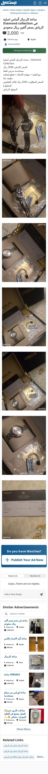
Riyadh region (29, 10)
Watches (34, 13)
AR (45, 2)
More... (41, 756)
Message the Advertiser (23, 50)
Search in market (17, 614)
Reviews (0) (35, 575)
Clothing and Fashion (19, 13)
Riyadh (41, 10)
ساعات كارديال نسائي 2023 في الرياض (19, 757)
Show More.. (24, 729)
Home (5, 10)
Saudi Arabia (15, 10)
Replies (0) (13, 575)
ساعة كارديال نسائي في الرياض (16, 745)
